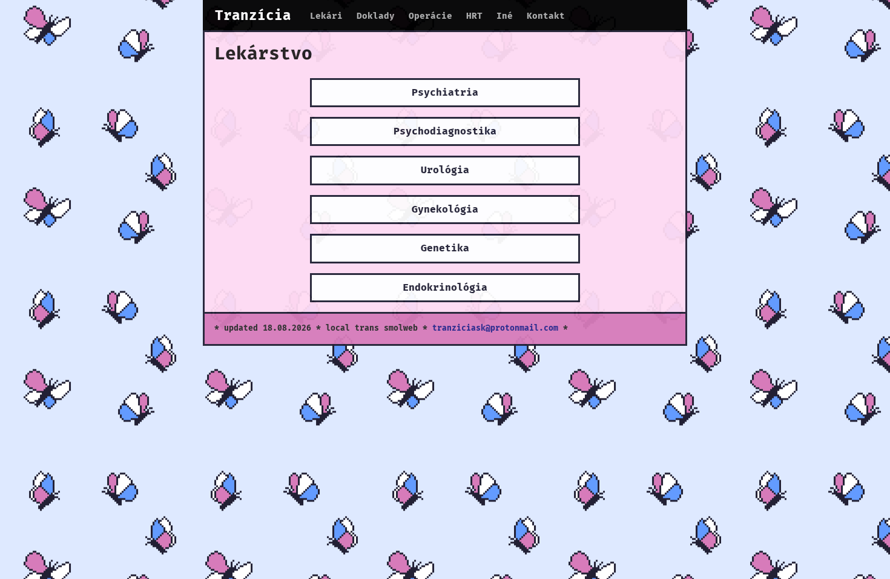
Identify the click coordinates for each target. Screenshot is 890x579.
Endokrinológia (445, 288)
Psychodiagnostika (445, 131)
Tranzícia (253, 16)
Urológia (445, 170)
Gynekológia (445, 209)
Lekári (326, 16)
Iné (504, 16)
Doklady (376, 16)
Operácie (430, 16)
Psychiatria (445, 93)
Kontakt (546, 16)
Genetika (445, 248)
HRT (474, 16)
